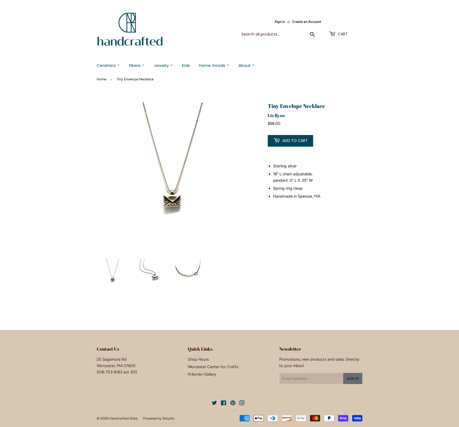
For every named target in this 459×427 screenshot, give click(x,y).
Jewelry (162, 65)
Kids (186, 65)
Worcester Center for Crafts (213, 366)
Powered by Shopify (159, 418)
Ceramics (107, 65)
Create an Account (306, 22)
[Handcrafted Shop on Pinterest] (233, 403)
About (245, 65)
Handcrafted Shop (123, 418)
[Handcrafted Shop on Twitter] (214, 403)
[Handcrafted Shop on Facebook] (223, 403)
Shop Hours (198, 359)
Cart (342, 34)
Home (101, 79)
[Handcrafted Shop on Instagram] (242, 403)
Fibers (135, 65)
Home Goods (212, 65)
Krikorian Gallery (202, 374)
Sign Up (353, 378)
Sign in (280, 22)
